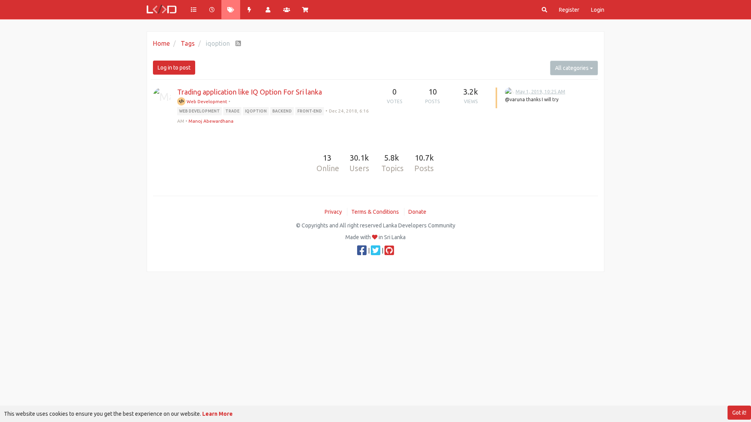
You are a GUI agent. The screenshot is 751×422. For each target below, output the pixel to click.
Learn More (217, 414)
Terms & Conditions (375, 212)
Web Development (206, 101)
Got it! (739, 412)
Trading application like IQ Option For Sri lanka (249, 92)
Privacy (333, 212)
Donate (417, 212)
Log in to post (174, 67)
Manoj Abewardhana (211, 120)
